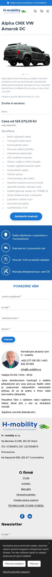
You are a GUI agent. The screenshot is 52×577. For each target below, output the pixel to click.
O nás (26, 478)
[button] (35, 11)
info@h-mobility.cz (31, 369)
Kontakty (26, 483)
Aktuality (26, 489)
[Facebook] (22, 516)
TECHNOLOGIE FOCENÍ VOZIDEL (26, 505)
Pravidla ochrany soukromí (26, 500)
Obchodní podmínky (26, 494)
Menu (48, 11)
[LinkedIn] (29, 516)
